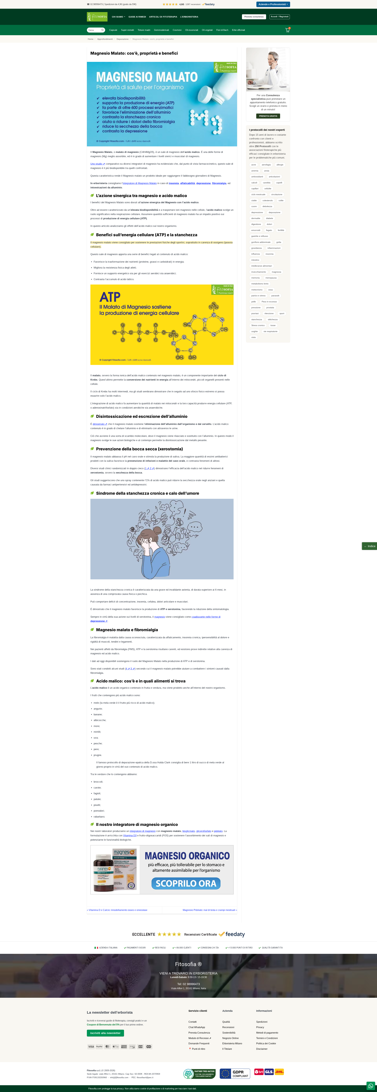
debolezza (267, 206)
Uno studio (96, 163)
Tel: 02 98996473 (188, 984)
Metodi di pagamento (267, 1032)
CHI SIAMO (118, 17)
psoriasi (255, 313)
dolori (269, 224)
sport (282, 313)
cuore (254, 206)
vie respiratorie (270, 331)
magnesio (159, 616)
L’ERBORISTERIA (189, 17)
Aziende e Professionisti (273, 4)
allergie (280, 164)
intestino (255, 260)
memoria (255, 278)
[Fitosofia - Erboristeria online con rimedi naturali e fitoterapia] (97, 17)
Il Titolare (227, 1049)
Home (90, 39)
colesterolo (268, 200)
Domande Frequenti (198, 1043)
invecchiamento (258, 272)
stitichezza (273, 319)
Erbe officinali (238, 30)
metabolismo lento (259, 283)
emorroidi (255, 230)
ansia (266, 171)
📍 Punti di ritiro (196, 1049)
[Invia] (102, 30)
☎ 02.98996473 (95, 4)
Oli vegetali (207, 30)
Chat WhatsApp (196, 1027)
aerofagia (266, 164)
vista (253, 337)
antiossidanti (257, 176)
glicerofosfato (203, 831)
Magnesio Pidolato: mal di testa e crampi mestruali (210, 910)
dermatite (255, 218)
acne (253, 164)
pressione (256, 307)
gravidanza (256, 248)
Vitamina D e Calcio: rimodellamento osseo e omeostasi (117, 910)
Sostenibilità (228, 1032)
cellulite (267, 188)
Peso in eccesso (269, 301)
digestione (256, 224)
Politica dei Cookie (266, 1043)
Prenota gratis (268, 116)
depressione (257, 212)
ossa (270, 290)
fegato (269, 230)
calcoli (254, 182)
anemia (254, 171)
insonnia (269, 254)
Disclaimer (261, 1049)
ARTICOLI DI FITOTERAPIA (163, 17)
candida (266, 182)
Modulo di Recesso (198, 1038)
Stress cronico (258, 325)
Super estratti (127, 30)
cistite (254, 200)
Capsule (113, 30)
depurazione (274, 212)
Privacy (260, 1027)
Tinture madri (144, 30)
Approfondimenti (105, 39)
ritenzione (269, 313)
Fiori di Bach (222, 30)
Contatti (192, 1022)
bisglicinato (188, 831)
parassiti (275, 295)
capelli (279, 182)
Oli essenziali (191, 30)
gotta (278, 242)
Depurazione (123, 39)
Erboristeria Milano (232, 1043)
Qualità (226, 1022)
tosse (273, 325)
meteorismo (256, 290)
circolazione (276, 194)
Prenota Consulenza (199, 1032)
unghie (254, 331)
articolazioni (274, 176)
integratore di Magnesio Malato (140, 183)
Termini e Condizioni (267, 1038)
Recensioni (228, 1027)
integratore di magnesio (143, 831)
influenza (255, 254)
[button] (369, 546)
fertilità (281, 230)
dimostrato (98, 424)
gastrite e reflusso (259, 236)
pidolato (218, 831)
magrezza (276, 272)
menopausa (271, 278)
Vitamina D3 (130, 835)
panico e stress (258, 295)
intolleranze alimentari (261, 266)
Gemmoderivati (161, 30)
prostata (270, 307)
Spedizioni (261, 1022)
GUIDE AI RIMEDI (137, 17)
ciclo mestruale (258, 194)
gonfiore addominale (261, 242)
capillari (254, 188)
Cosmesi (177, 30)
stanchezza (256, 319)
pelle (253, 301)
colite (281, 200)
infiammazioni (274, 248)
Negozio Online (230, 1038)
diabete (269, 218)
